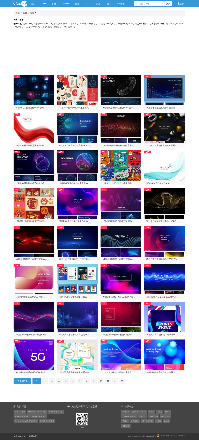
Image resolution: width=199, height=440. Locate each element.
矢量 (54, 3)
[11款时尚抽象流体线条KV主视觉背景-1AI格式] (121, 354)
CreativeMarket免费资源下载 (26, 421)
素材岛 (166, 421)
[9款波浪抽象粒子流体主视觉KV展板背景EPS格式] (77, 316)
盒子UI (135, 412)
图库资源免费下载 (47, 421)
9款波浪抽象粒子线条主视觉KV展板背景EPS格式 (125, 297)
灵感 (98, 3)
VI (65, 26)
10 (101, 381)
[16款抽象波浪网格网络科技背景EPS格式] (121, 127)
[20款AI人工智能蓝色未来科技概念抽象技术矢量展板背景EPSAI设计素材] (34, 90)
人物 (21, 26)
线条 (67, 23)
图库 (109, 3)
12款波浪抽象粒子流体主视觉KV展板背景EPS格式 (125, 221)
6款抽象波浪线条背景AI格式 (159, 183)
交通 (43, 26)
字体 (88, 3)
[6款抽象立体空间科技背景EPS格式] (77, 127)
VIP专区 (121, 3)
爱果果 (151, 412)
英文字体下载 (147, 421)
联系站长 (33, 436)
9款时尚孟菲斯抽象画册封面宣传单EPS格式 (79, 297)
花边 (51, 26)
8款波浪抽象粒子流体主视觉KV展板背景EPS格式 (38, 334)
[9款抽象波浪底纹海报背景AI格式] (34, 354)
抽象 (32, 13)
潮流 (57, 23)
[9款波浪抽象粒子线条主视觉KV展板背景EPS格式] (121, 279)
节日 (164, 23)
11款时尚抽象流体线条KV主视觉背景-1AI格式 (123, 372)
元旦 (71, 26)
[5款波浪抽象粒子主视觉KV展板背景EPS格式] (121, 316)
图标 (95, 23)
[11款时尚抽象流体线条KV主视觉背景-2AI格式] (164, 354)
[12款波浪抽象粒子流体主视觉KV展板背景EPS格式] (121, 203)
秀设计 (125, 421)
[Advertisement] (99, 50)
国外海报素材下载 (39, 416)
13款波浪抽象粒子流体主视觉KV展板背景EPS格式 (38, 259)
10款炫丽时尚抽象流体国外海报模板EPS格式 (166, 334)
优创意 (159, 412)
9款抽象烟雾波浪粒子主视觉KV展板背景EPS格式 (168, 297)
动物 (105, 23)
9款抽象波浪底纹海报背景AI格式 (30, 372)
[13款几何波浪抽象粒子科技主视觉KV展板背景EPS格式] (77, 241)
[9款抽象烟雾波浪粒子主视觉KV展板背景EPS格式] (164, 279)
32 (122, 381)
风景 (155, 23)
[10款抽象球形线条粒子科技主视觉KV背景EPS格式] (34, 165)
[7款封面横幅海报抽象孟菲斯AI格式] (77, 354)
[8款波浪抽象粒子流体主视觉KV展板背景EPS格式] (34, 316)
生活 (29, 26)
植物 (147, 23)
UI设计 (158, 421)
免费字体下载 (20, 412)
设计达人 (126, 412)
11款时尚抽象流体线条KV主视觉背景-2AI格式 (166, 372)
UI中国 (143, 412)
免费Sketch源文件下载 (37, 412)
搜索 (168, 3)
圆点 (138, 23)
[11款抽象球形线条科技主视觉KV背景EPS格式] (77, 165)
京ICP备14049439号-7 (147, 436)
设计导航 (142, 416)
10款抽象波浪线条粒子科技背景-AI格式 (164, 107)
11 (108, 381)
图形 (48, 23)
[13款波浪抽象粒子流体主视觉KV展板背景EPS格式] (34, 241)
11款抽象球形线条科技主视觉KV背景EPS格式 (79, 183)
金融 (58, 26)
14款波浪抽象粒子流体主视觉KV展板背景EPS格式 (125, 259)
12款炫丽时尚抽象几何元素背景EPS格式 (164, 145)
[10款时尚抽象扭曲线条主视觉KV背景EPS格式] (34, 279)
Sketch (66, 3)
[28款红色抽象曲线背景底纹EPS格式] (34, 127)
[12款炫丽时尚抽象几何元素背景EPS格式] (164, 127)
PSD (44, 3)
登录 (182, 3)
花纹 (28, 23)
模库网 (167, 412)
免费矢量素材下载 (56, 412)
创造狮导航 (135, 421)
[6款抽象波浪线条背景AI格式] (164, 165)
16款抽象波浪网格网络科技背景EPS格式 (121, 145)
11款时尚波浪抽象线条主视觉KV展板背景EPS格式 (81, 221)
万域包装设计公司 (130, 416)
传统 (122, 23)
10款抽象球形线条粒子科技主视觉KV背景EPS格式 (38, 183)
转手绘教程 (153, 416)
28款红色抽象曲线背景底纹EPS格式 (32, 145)
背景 (38, 23)
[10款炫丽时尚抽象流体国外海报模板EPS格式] (164, 316)
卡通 (86, 23)
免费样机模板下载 (22, 416)
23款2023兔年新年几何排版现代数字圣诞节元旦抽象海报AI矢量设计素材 (92, 107)
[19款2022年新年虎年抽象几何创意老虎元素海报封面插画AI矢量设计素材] (121, 165)
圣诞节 (173, 23)
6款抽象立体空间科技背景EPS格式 (75, 145)
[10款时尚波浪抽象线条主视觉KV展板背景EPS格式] (164, 241)
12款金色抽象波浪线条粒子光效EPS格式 (164, 221)
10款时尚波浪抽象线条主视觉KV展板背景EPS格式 (169, 259)
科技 (113, 23)
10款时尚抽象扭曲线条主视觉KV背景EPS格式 (36, 297)
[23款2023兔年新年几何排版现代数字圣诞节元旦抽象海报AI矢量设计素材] (77, 90)
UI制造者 (126, 426)
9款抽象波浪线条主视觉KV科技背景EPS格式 (123, 107)
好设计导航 (165, 416)
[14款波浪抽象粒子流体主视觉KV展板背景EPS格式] (121, 241)
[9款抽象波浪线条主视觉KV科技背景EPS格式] (121, 90)
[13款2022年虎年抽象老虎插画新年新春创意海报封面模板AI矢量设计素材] (34, 203)
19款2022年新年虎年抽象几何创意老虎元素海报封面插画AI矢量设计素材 (136, 183)
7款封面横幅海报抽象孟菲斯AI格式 (75, 372)
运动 (130, 23)
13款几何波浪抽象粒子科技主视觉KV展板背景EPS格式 (84, 259)
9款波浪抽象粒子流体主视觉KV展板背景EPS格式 (81, 334)
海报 (77, 3)
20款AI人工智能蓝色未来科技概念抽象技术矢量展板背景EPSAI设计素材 (48, 107)
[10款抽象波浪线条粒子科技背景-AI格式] (164, 90)
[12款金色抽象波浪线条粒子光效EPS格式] (164, 203)
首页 (33, 3)
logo (36, 26)
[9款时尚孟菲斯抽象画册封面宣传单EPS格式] (77, 279)
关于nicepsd (19, 436)
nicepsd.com (133, 436)
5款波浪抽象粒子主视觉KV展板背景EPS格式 (123, 334)
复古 (76, 23)
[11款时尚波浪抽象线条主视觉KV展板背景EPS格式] (77, 203)
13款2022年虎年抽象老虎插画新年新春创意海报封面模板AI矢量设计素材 (49, 221)
